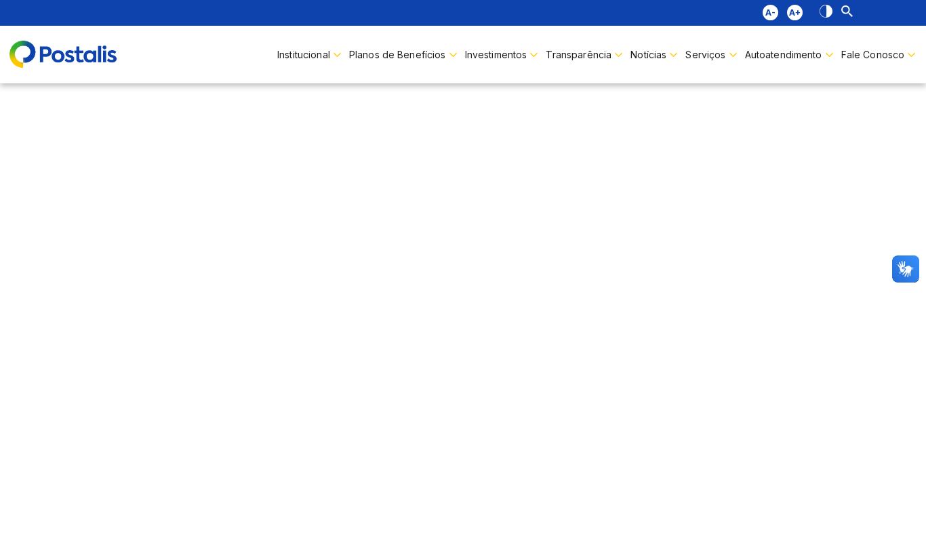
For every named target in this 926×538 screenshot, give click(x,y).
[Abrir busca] (847, 13)
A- (770, 12)
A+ (795, 12)
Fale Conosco (873, 54)
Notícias (648, 54)
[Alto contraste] (826, 13)
